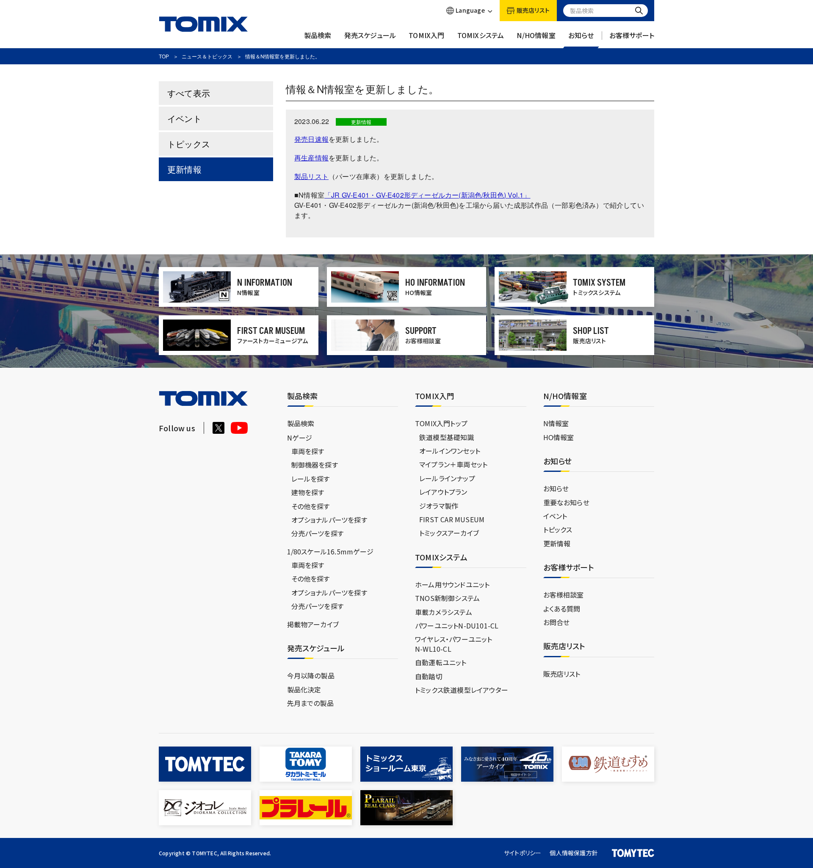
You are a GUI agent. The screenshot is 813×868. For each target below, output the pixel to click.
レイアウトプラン (443, 492)
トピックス (188, 144)
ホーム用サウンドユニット (452, 584)
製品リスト (311, 176)
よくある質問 (562, 608)
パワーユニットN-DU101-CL (456, 625)
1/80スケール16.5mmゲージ (330, 551)
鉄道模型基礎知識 (446, 437)
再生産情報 (311, 158)
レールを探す (310, 479)
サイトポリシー (522, 853)
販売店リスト (562, 674)
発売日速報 (311, 139)
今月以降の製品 (311, 675)
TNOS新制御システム (447, 598)
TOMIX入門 (426, 35)
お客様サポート (631, 35)
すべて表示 (188, 93)
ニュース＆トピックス (207, 56)
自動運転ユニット (441, 662)
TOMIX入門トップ (441, 423)
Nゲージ (299, 438)
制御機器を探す (314, 465)
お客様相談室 (563, 595)
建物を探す (307, 492)
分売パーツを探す (317, 533)
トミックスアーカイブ (449, 533)
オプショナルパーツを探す (329, 520)
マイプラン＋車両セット (453, 464)
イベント (184, 118)
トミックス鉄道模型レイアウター (461, 690)
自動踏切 (428, 676)
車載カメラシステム (443, 612)
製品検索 (318, 35)
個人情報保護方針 (574, 853)
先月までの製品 (310, 703)
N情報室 (556, 423)
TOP (164, 56)
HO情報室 (558, 437)
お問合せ (556, 622)
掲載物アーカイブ (313, 624)
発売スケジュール (370, 35)
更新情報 (184, 169)
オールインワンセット (449, 451)
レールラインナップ (447, 478)
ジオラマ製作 (438, 506)
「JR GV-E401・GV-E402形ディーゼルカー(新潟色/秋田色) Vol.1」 (427, 195)
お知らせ (581, 35)
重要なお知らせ (566, 502)
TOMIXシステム (480, 35)
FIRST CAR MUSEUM (451, 519)
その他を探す (310, 506)
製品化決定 (304, 689)
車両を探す (307, 451)
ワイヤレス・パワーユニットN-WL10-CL (453, 643)
